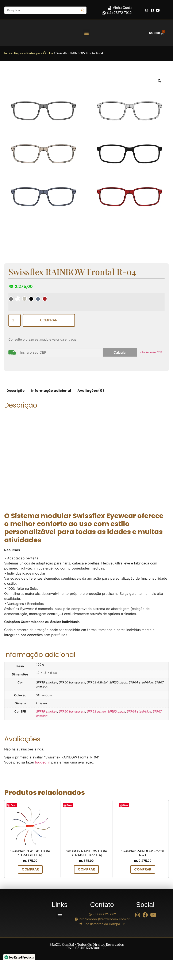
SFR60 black (116, 711)
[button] (86, 32)
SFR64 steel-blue (139, 711)
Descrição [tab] (16, 390)
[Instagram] (147, 10)
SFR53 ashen (96, 711)
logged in (42, 762)
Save (13, 805)
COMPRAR (49, 320)
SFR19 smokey (46, 711)
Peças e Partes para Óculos (33, 53)
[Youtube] (157, 10)
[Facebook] (152, 10)
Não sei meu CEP (150, 352)
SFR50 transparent (72, 711)
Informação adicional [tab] (51, 390)
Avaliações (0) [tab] (90, 390)
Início (8, 53)
